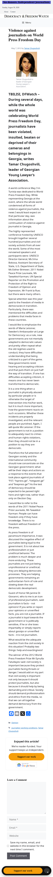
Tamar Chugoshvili (32, 48)
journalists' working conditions (24, 728)
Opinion (14, 722)
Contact (12, 12)
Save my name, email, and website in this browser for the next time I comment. (27, 846)
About (6, 12)
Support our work (26, 756)
